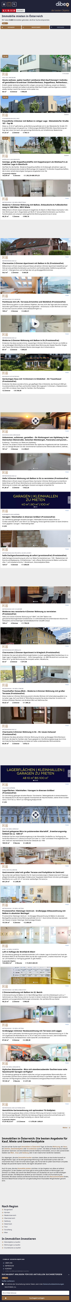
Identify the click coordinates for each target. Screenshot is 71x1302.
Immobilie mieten (24, 1168)
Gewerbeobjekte (17, 1149)
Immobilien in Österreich (30, 1147)
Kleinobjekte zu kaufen (12, 1242)
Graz (17, 1153)
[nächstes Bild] (69, 63)
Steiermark (8, 1224)
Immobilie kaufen (25, 1158)
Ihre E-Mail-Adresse (7, 1289)
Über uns (8, 1263)
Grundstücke (32, 1149)
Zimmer (7, 1149)
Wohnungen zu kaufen (12, 1245)
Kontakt (8, 1269)
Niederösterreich (10, 1215)
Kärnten (7, 1212)
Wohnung (56, 1147)
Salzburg (7, 1221)
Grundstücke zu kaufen (12, 1248)
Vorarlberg (8, 1230)
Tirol (5, 1227)
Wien (6, 1233)
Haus (65, 1147)
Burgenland (8, 1210)
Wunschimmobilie (56, 1177)
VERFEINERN (60, 27)
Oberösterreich (9, 1218)
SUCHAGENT (11, 27)
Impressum (9, 1266)
